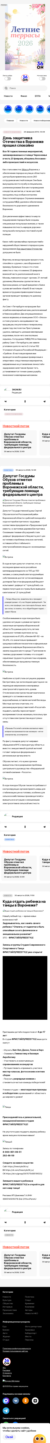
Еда (4, 1326)
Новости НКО (31, 1313)
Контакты (7, 1376)
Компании (29, 1306)
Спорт (28, 1300)
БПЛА (38, 96)
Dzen (35, 1400)
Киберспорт (31, 1333)
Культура (7, 1300)
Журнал (6, 1336)
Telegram (6, 1410)
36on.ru (25, 169)
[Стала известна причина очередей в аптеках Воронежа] (19, 109)
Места (28, 1336)
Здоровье (30, 1330)
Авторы (28, 1310)
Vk (15, 1400)
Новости (8, 96)
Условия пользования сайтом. (15, 1351)
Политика (8, 470)
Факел (24, 96)
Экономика (8, 1313)
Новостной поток (16, 426)
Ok (25, 1400)
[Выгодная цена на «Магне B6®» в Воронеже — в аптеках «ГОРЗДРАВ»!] (29, 109)
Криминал (29, 1303)
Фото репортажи (33, 1326)
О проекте (7, 1373)
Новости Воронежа (12, 132)
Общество (8, 1303)
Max (6, 1400)
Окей (9, 1437)
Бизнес (6, 1330)
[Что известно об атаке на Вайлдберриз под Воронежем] (40, 109)
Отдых (6, 1340)
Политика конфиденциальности (17, 1348)
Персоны (29, 1340)
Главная (10, 120)
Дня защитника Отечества (29, 249)
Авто (5, 1333)
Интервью (8, 1306)
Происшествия (10, 1310)
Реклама (6, 1370)
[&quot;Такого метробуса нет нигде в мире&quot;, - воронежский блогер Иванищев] (8, 109)
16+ (4, 1368)
